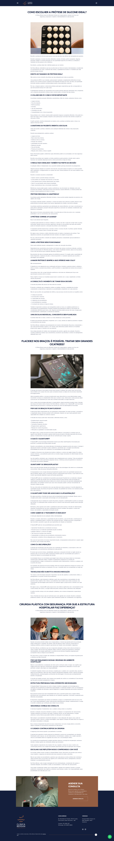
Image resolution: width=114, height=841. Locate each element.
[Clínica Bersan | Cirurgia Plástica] (21, 821)
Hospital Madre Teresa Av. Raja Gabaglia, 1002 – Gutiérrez (88, 820)
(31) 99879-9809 (68, 825)
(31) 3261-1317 (66, 823)
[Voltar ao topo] (96, 835)
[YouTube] (83, 829)
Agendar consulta (78, 798)
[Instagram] (96, 3)
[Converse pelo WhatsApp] (110, 837)
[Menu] (17, 3)
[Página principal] (27, 3)
